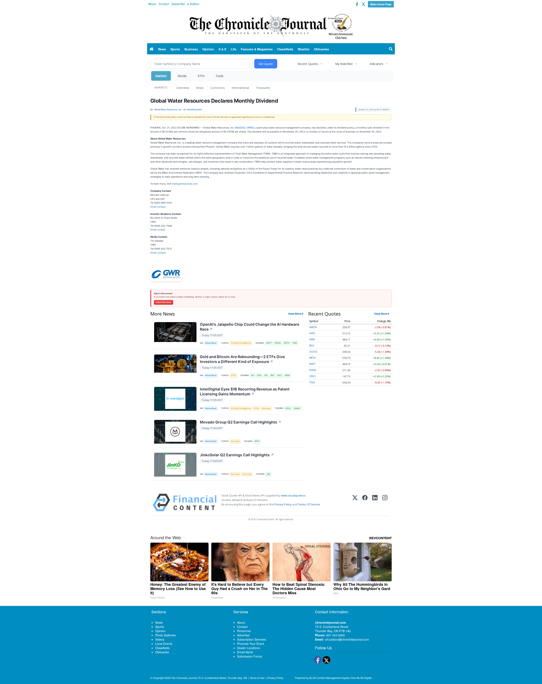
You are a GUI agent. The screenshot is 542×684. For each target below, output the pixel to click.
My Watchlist (344, 64)
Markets (161, 76)
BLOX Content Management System (330, 678)
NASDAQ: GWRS (244, 127)
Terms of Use (257, 678)
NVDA (278, 343)
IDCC (288, 408)
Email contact (157, 229)
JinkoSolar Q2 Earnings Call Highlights (237, 455)
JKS (268, 474)
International (240, 88)
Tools (219, 76)
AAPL (312, 333)
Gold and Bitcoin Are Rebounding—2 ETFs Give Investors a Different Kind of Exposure (242, 359)
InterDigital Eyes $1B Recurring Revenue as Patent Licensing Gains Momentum (245, 391)
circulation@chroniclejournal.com (347, 639)
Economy (247, 474)
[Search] (391, 49)
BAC (311, 345)
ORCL (312, 376)
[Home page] (271, 25)
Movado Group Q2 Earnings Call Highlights (240, 422)
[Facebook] (365, 502)
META (312, 358)
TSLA (312, 382)
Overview (182, 88)
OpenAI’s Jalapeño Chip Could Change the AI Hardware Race (249, 326)
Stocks (182, 76)
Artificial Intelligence (241, 343)
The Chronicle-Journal (184, 678)
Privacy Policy (283, 504)
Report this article (163, 302)
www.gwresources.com (185, 183)
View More (295, 314)
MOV (257, 441)
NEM (287, 375)
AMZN (313, 327)
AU (252, 375)
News (200, 88)
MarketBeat (211, 343)
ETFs (201, 76)
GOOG (313, 351)
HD (265, 375)
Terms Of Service (309, 504)
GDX (259, 375)
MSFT (269, 343)
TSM (294, 343)
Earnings (266, 408)
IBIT (272, 375)
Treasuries (263, 88)
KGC (280, 375)
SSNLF (297, 408)
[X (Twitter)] (355, 502)
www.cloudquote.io (293, 495)
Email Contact (158, 206)
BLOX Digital (364, 678)
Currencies (217, 88)
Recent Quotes (308, 64)
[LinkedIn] (375, 502)
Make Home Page (380, 4)
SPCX (286, 343)
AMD (312, 339)
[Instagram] (384, 502)
